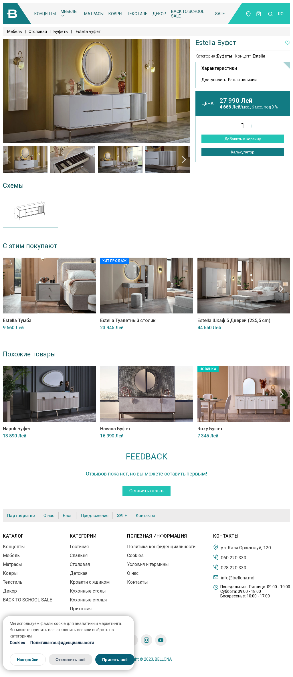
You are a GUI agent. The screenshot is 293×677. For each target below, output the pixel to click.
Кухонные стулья (88, 600)
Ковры (115, 13)
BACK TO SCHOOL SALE (187, 13)
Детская (78, 573)
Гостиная (79, 546)
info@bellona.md (237, 577)
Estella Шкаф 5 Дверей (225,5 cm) (233, 320)
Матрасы (94, 13)
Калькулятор (242, 152)
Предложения (94, 515)
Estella (259, 56)
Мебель (69, 11)
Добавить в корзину (243, 139)
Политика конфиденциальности (62, 642)
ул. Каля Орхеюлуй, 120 (245, 547)
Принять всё (115, 659)
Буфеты (61, 31)
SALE (220, 13)
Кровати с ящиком (90, 582)
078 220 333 (233, 567)
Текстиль (137, 13)
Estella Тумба (17, 320)
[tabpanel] (25, 159)
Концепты (45, 13)
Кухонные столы (88, 591)
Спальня (79, 555)
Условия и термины (148, 564)
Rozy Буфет (210, 428)
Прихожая (81, 608)
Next (184, 159)
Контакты (145, 515)
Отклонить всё (71, 659)
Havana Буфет (115, 428)
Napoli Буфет (17, 428)
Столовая (38, 31)
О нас (48, 515)
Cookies (17, 642)
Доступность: (229, 80)
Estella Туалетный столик (128, 320)
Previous (8, 159)
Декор (159, 13)
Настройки (28, 659)
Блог (67, 515)
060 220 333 (233, 557)
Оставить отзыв (146, 491)
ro (281, 13)
